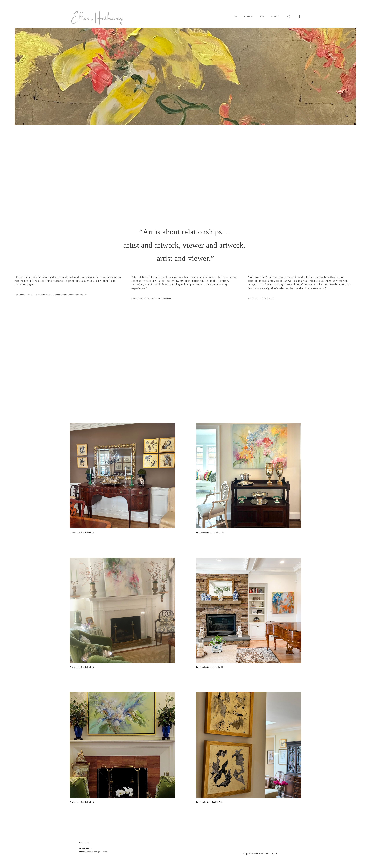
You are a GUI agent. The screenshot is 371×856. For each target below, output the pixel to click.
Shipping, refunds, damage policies (93, 851)
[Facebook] (299, 17)
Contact (275, 16)
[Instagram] (288, 17)
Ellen (262, 16)
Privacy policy (85, 848)
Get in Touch (84, 842)
